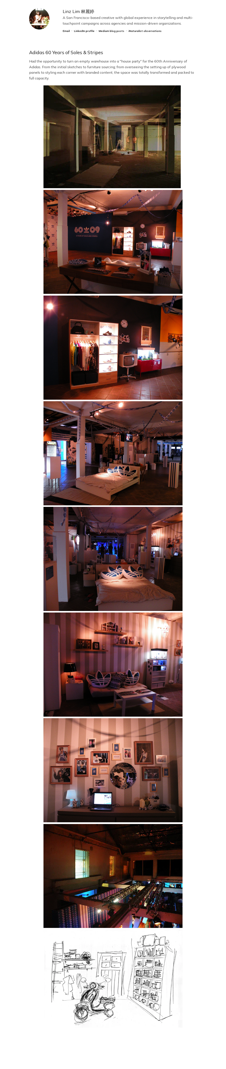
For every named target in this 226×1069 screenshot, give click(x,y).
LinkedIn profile (84, 31)
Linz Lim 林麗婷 (78, 11)
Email (66, 31)
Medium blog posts (111, 31)
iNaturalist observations (145, 31)
